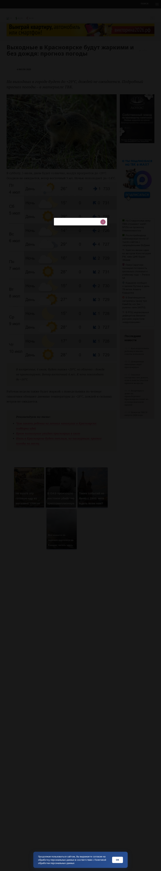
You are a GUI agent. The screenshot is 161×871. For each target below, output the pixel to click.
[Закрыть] (102, 221)
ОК (117, 859)
